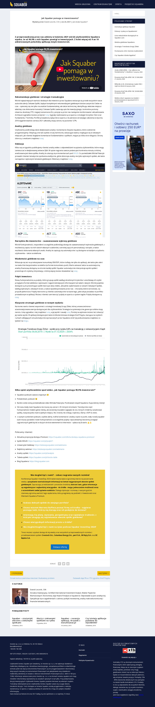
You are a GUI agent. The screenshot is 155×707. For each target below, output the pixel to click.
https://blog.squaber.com (39, 461)
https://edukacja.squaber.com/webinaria (50, 445)
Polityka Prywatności (86, 660)
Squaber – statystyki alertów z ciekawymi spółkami (22, 620)
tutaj (47, 115)
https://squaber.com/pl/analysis (41, 453)
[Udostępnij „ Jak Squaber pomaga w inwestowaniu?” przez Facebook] (59, 564)
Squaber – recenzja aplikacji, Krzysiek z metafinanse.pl (70, 620)
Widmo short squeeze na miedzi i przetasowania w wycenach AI (127, 99)
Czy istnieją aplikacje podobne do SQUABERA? (96, 620)
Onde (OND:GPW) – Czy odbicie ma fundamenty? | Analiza (127, 71)
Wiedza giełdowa (82, 4)
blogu (26, 321)
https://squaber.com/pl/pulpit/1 (40, 441)
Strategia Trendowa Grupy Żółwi (127, 47)
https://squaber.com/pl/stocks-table (43, 457)
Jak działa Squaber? (80, 22)
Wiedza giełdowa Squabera (125, 42)
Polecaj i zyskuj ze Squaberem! (126, 31)
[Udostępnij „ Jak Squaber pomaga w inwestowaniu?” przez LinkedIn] (68, 564)
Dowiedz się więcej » (129, 657)
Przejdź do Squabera (134, 4)
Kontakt (82, 650)
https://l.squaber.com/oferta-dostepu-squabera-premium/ (71, 437)
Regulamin (83, 655)
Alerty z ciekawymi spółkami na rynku (46, 619)
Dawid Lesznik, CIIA (51, 22)
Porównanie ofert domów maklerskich (129, 51)
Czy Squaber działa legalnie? (125, 55)
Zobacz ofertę (60, 547)
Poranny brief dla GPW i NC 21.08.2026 (129, 77)
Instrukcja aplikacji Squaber (125, 27)
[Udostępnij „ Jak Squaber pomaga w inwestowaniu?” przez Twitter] (64, 564)
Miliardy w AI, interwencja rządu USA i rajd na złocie (128, 85)
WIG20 (75, 153)
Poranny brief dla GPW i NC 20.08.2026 (129, 91)
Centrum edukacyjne (103, 4)
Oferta (118, 4)
